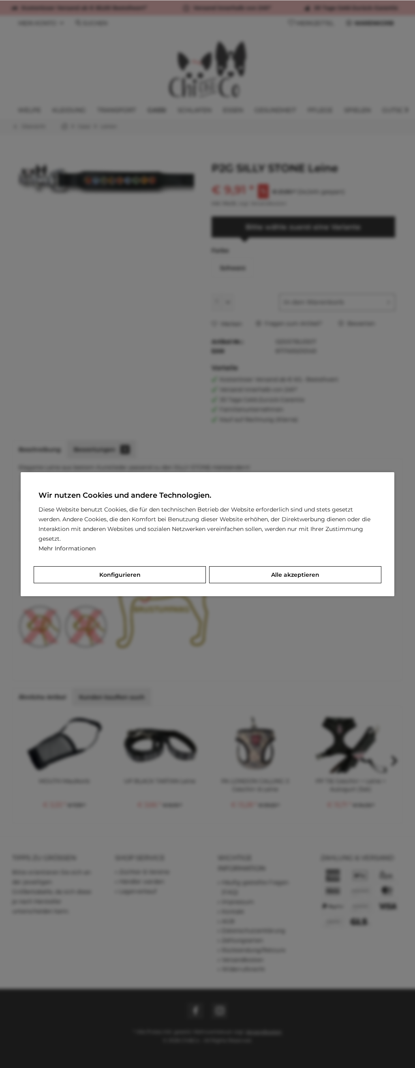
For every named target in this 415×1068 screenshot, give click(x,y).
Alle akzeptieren (295, 574)
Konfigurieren (120, 574)
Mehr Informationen (67, 548)
